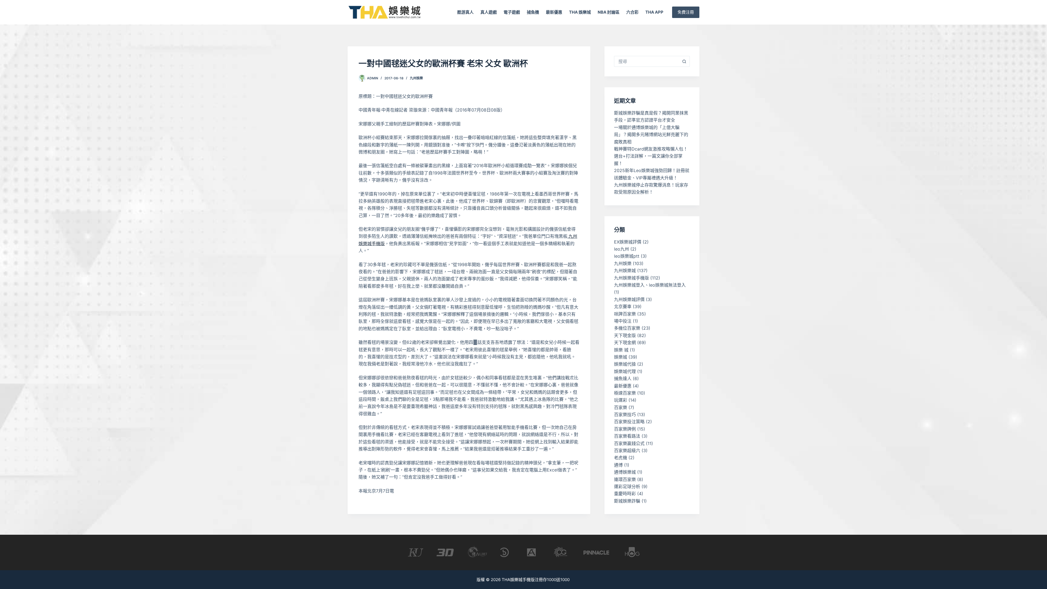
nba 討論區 (608, 12)
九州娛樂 (416, 78)
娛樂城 (620, 357)
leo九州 (621, 249)
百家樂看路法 (627, 436)
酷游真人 (465, 12)
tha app (654, 12)
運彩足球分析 (627, 486)
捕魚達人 (622, 378)
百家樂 (620, 407)
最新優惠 (554, 12)
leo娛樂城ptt (626, 256)
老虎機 (620, 457)
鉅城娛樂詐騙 (627, 501)
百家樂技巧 (625, 414)
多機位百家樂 (627, 328)
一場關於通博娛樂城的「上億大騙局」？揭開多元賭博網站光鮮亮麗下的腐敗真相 (651, 135)
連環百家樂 (625, 479)
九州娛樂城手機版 (631, 278)
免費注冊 (686, 12)
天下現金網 (625, 342)
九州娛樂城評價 (629, 299)
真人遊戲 (488, 12)
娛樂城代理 (625, 371)
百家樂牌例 (625, 429)
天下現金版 (625, 335)
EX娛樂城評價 (627, 242)
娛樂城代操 (625, 364)
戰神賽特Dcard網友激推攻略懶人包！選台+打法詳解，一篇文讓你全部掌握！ (651, 156)
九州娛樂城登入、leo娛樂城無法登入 (650, 285)
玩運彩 (620, 400)
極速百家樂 (625, 393)
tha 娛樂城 (580, 12)
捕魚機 (533, 12)
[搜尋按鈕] (684, 61)
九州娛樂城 (625, 270)
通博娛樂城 (625, 472)
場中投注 (622, 321)
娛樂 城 (621, 350)
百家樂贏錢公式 (629, 443)
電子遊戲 (512, 12)
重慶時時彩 (625, 493)
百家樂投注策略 (629, 421)
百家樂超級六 (627, 450)
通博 (618, 465)
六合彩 (632, 12)
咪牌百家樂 (625, 314)
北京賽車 (622, 306)
